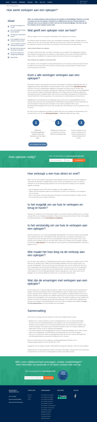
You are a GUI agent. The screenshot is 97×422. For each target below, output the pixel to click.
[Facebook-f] (75, 396)
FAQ (36, 2)
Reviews (30, 2)
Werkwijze (22, 2)
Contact (50, 2)
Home (7, 2)
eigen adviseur (40, 242)
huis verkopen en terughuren (54, 218)
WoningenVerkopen (52, 113)
